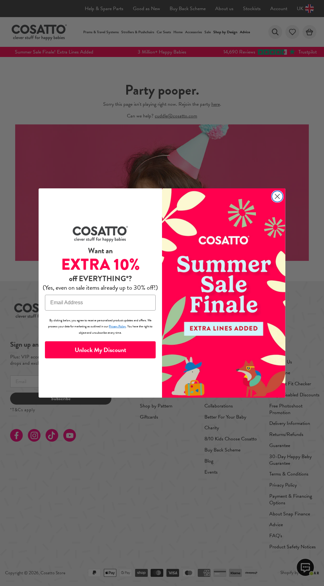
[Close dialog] (277, 196)
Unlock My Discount (100, 350)
